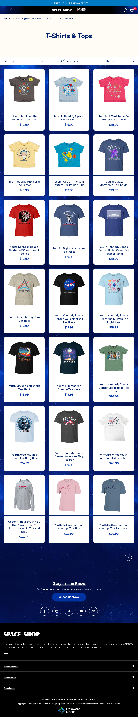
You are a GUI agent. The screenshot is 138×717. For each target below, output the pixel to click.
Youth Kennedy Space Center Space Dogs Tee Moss (114, 387)
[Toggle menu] (5, 9)
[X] (69, 611)
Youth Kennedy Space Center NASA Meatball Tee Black (69, 319)
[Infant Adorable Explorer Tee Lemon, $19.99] (24, 154)
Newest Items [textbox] (105, 61)
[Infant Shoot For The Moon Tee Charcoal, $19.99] (24, 89)
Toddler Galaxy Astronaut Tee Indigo (113, 183)
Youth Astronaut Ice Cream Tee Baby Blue (24, 456)
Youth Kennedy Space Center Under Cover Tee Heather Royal (113, 250)
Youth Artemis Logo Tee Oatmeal (24, 318)
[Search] (12, 10)
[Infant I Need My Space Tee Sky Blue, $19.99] (69, 89)
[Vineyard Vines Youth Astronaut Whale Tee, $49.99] (113, 426)
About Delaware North (110, 703)
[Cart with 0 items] (132, 10)
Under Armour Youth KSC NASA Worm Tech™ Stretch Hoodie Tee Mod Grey (24, 526)
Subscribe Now (69, 596)
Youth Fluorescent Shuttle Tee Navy (69, 387)
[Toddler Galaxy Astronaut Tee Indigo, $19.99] (113, 154)
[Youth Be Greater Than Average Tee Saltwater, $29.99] (113, 495)
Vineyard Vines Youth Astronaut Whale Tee (113, 456)
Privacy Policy (34, 703)
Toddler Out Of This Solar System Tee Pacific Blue (69, 183)
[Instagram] (56, 611)
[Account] (125, 10)
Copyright (21, 703)
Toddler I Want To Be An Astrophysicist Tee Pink (114, 117)
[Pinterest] (93, 611)
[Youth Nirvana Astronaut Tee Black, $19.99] (24, 357)
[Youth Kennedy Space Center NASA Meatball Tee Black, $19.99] (69, 289)
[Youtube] (81, 611)
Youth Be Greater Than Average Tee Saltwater (114, 526)
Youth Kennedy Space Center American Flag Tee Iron (69, 456)
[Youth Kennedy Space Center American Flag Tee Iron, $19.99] (69, 426)
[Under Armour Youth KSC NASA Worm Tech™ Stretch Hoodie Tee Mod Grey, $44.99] (24, 495)
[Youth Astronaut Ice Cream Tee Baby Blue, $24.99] (24, 426)
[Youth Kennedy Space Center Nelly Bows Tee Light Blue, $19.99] (113, 289)
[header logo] (69, 10)
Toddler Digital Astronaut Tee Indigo (69, 250)
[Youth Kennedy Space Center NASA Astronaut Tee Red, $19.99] (24, 220)
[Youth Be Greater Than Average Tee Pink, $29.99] (69, 495)
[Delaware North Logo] (69, 710)
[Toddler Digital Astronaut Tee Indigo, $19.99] (69, 220)
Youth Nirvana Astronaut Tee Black (24, 387)
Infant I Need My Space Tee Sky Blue (69, 117)
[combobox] (115, 61)
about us (9, 653)
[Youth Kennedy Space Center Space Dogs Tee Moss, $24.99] (113, 357)
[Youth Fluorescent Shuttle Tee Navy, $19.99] (69, 357)
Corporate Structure (65, 703)
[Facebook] (44, 611)
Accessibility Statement (87, 703)
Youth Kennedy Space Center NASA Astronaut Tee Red (24, 250)
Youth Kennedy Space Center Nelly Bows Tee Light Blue (114, 319)
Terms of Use (48, 703)
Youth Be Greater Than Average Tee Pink (69, 526)
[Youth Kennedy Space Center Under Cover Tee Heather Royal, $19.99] (113, 220)
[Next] (128, 557)
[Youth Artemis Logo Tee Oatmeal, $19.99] (24, 289)
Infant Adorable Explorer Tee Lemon (24, 183)
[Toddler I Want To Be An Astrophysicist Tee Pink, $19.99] (113, 89)
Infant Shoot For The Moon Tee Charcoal (24, 117)
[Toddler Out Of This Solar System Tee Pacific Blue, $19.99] (69, 154)
